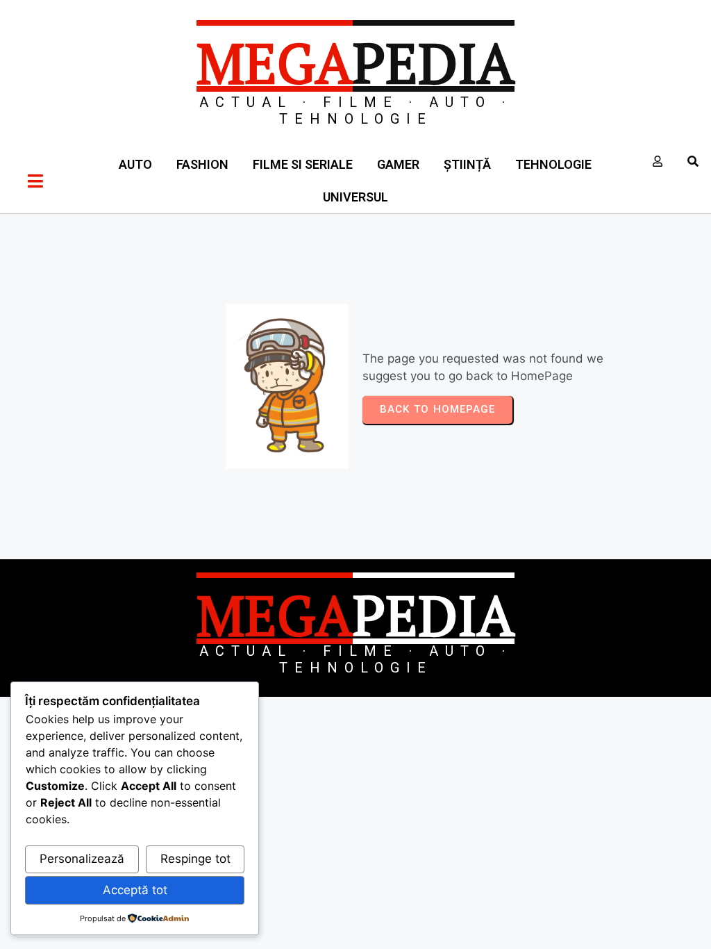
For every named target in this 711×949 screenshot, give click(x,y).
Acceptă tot (135, 890)
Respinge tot (195, 859)
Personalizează (82, 859)
